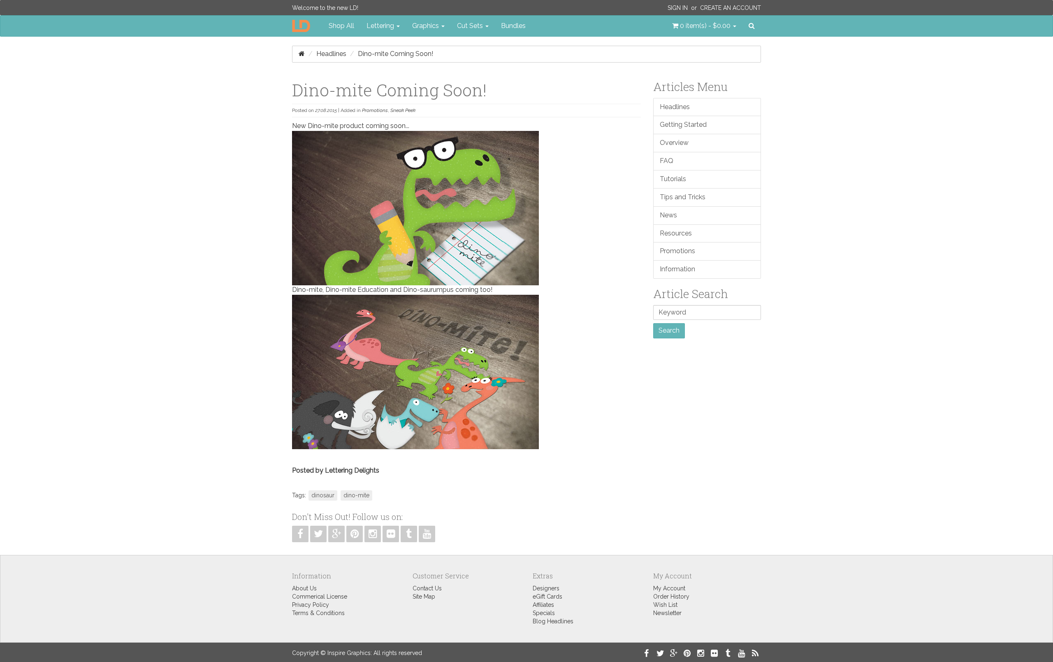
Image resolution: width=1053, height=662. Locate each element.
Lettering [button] (381, 26)
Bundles (513, 26)
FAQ (666, 161)
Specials (544, 613)
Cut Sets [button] (471, 26)
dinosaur (322, 495)
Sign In (678, 8)
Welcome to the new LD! (325, 8)
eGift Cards (547, 596)
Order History (671, 596)
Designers (546, 588)
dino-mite (356, 495)
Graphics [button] (426, 26)
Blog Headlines (553, 621)
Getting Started (683, 124)
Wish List (665, 604)
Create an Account (730, 8)
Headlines (331, 54)
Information (677, 269)
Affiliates (543, 604)
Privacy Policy (310, 604)
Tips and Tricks (682, 197)
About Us (304, 588)
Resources (676, 233)
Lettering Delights (352, 470)
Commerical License (319, 596)
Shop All (341, 26)
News (668, 215)
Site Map (424, 596)
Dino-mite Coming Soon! (395, 54)
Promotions (375, 110)
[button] (704, 26)
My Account (669, 588)
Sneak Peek (402, 110)
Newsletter (667, 613)
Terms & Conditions (318, 613)
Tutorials (673, 179)
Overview (674, 143)
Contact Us (427, 588)
